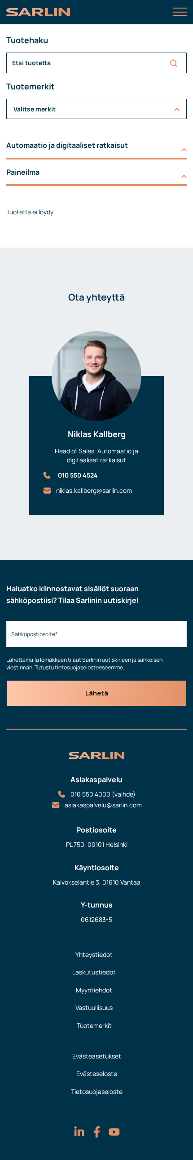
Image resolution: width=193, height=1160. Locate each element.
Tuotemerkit (94, 1025)
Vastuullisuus (94, 1007)
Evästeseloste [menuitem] (96, 1073)
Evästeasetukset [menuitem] (96, 1056)
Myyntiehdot (94, 990)
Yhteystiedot (94, 954)
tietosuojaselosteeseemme (89, 667)
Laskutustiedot (94, 972)
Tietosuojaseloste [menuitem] (97, 1091)
